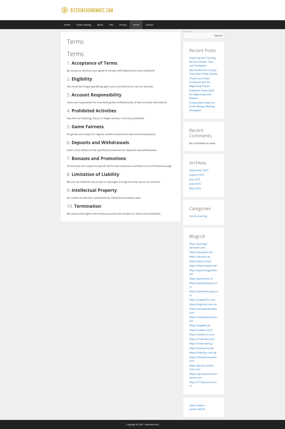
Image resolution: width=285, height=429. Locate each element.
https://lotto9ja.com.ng (202, 352)
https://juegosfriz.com (202, 299)
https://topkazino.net (201, 348)
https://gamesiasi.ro (201, 278)
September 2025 (199, 170)
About (100, 24)
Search (218, 35)
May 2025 (195, 188)
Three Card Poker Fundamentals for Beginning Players (199, 82)
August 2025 (196, 174)
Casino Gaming (83, 24)
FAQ (111, 24)
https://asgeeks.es (199, 325)
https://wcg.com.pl (200, 261)
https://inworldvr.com (202, 339)
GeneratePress (152, 424)
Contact (149, 24)
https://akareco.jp (199, 256)
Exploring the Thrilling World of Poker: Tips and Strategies (202, 61)
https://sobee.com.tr (201, 330)
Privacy (123, 24)
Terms (136, 24)
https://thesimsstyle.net (203, 265)
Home (67, 24)
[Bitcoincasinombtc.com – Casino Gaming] (87, 10)
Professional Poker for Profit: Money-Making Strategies (202, 106)
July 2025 (194, 179)
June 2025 (195, 183)
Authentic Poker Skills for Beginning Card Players (201, 94)
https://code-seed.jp (201, 343)
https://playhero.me (201, 252)
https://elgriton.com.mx (203, 304)
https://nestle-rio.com (201, 334)
